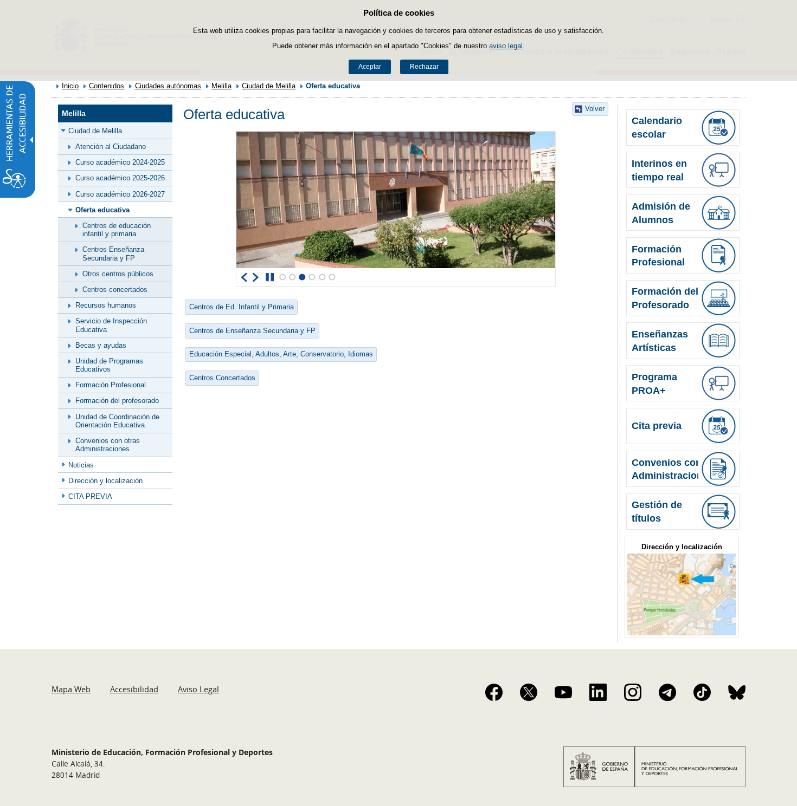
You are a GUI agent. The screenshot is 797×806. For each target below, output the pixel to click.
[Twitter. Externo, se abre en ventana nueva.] (528, 692)
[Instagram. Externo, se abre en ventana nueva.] (632, 692)
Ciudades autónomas (168, 86)
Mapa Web (71, 689)
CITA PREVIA (90, 496)
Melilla (221, 86)
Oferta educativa (102, 210)
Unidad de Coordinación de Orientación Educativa (117, 421)
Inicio (70, 86)
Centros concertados (114, 289)
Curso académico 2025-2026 (120, 178)
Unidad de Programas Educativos (109, 365)
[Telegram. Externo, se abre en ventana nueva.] (667, 692)
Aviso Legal (198, 689)
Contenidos (106, 86)
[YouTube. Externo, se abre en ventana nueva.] (563, 692)
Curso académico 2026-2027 (120, 194)
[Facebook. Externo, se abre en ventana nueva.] (494, 692)
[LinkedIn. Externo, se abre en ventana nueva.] (598, 692)
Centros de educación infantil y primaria (116, 230)
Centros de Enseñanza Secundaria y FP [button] (252, 331)
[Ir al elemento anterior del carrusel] (244, 277)
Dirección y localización (105, 481)
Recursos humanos (105, 305)
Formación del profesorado (117, 400)
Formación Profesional (110, 385)
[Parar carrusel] (270, 277)
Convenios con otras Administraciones (107, 445)
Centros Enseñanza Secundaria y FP (113, 253)
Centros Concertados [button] (222, 378)
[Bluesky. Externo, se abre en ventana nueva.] (736, 692)
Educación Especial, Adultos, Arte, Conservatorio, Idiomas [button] (281, 354)
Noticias (81, 465)
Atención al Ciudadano (110, 146)
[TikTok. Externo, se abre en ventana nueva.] (702, 692)
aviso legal (506, 46)
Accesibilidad (134, 689)
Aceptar (369, 66)
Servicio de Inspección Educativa (111, 325)
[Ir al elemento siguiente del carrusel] (255, 277)
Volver (595, 109)
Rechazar (424, 66)
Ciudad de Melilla (268, 86)
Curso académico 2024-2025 (120, 162)
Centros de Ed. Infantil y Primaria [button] (241, 307)
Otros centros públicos (117, 274)
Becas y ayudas (100, 345)
